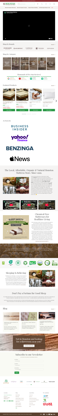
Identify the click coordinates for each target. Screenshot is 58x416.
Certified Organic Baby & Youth (44, 7)
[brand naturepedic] (18, 48)
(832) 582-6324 (42, 4)
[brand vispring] (29, 48)
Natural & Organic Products (22, 7)
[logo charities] (45, 399)
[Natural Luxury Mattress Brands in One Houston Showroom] (11, 316)
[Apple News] (20, 158)
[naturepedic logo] (21, 380)
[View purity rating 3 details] (4, 105)
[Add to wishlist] (13, 99)
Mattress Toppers (18, 403)
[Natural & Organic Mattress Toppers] (42, 63)
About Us (30, 396)
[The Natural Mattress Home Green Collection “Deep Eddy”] (22, 95)
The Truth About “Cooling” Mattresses (28, 322)
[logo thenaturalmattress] (39, 48)
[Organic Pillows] (33, 63)
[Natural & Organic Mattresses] (7, 63)
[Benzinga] (20, 148)
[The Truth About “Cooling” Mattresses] (29, 316)
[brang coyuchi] (50, 48)
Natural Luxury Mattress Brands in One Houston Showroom (11, 323)
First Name (16, 359)
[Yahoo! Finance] (20, 137)
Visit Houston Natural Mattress (34, 399)
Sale (52, 7)
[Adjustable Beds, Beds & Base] (51, 63)
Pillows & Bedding (18, 404)
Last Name (16, 363)
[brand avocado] (7, 48)
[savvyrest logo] (6, 380)
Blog (30, 406)
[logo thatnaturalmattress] (29, 380)
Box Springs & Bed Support (20, 399)
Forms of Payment (32, 404)
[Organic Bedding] (24, 63)
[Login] (50, 4)
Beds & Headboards (19, 406)
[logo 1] (52, 379)
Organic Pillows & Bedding (33, 7)
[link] (3, 263)
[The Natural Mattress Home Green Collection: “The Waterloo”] (9, 95)
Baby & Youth (18, 401)
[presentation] (56, 100)
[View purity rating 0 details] (31, 104)
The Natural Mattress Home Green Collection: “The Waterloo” (8, 102)
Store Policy (31, 403)
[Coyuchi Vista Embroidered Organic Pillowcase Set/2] (49, 95)
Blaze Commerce (29, 414)
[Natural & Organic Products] (16, 63)
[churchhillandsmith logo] (36, 381)
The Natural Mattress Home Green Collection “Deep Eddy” (22, 102)
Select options (9, 110)
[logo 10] (44, 379)
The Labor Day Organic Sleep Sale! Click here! (28, 0)
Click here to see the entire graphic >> (42, 241)
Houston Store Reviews (33, 398)
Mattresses (17, 396)
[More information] (46, 4)
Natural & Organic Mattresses (10, 7)
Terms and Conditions (32, 401)
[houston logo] (9, 4)
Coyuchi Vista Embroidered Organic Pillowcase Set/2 (48, 102)
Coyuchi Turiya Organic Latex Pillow (35, 102)
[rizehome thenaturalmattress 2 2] (14, 380)
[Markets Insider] (20, 127)
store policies (23, 284)
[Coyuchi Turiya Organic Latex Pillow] (36, 95)
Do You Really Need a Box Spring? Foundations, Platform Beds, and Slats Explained (46, 322)
